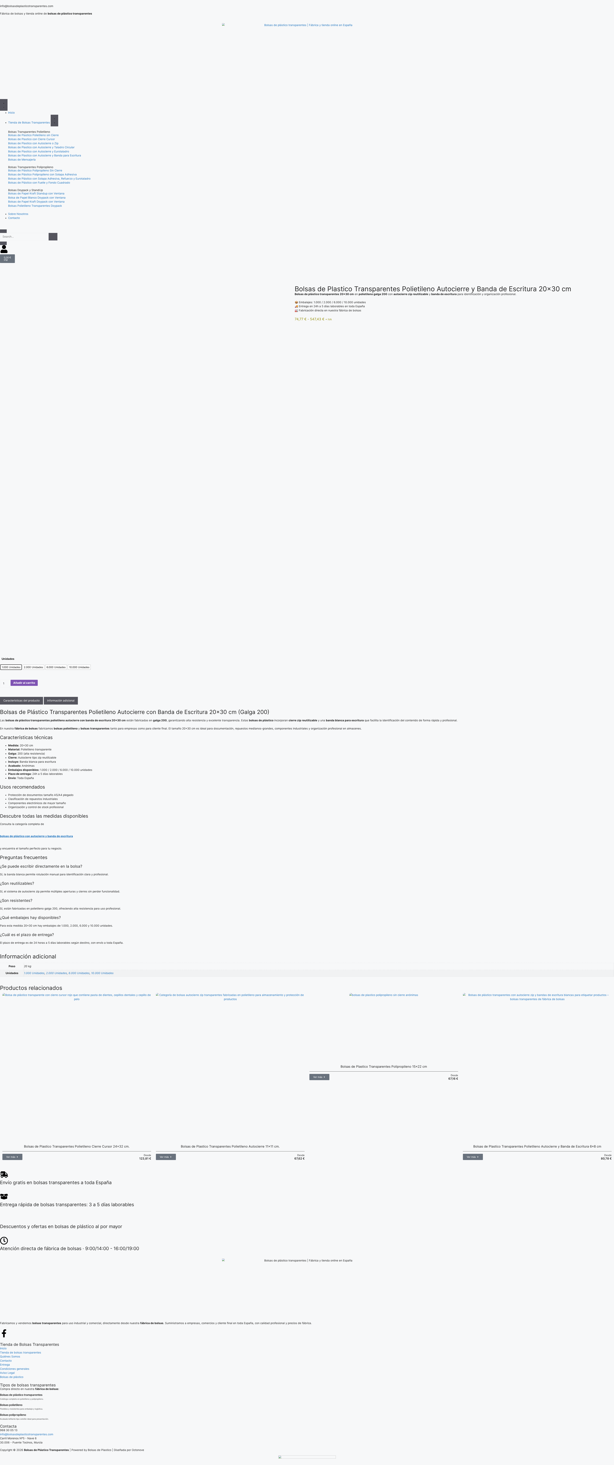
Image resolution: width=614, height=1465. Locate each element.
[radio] (11, 667)
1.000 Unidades (34, 973)
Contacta (8, 1426)
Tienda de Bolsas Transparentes (29, 1344)
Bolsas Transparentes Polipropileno (30, 167)
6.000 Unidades (79, 973)
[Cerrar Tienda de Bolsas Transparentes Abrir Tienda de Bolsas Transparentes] (54, 120)
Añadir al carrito (24, 682)
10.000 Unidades (102, 973)
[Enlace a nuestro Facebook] (4, 1333)
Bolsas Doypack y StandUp (25, 190)
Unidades (8, 658)
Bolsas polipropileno (13, 1414)
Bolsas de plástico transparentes (21, 1394)
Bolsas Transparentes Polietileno (29, 131)
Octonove (138, 1450)
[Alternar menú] (4, 105)
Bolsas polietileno (11, 1405)
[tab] (21, 701)
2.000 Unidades (56, 973)
